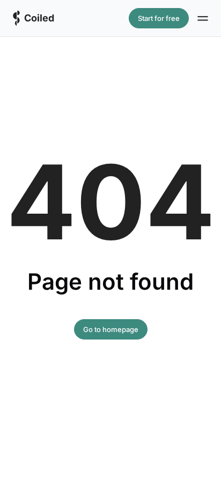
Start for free (159, 18)
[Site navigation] (202, 18)
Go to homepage (110, 329)
